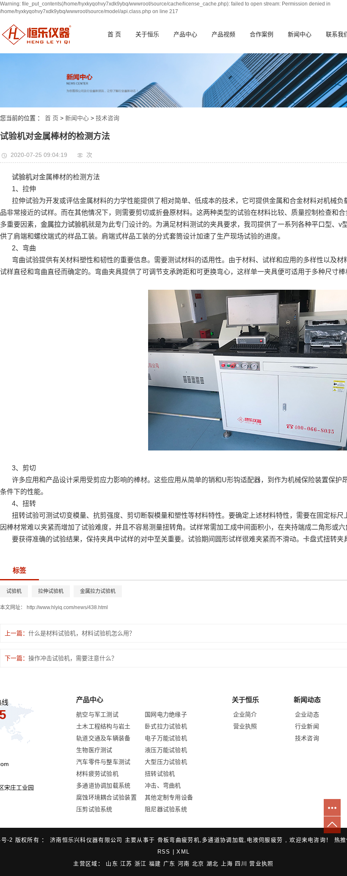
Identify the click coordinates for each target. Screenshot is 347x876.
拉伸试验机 (50, 591)
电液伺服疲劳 (265, 840)
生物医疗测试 (94, 750)
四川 (242, 863)
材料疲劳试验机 (97, 773)
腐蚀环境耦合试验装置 (106, 797)
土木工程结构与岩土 (103, 726)
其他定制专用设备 (169, 797)
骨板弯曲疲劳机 (178, 840)
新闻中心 (299, 34)
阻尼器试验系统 (166, 809)
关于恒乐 (147, 34)
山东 (113, 863)
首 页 (114, 34)
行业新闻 (307, 726)
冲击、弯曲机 (163, 785)
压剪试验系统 (94, 809)
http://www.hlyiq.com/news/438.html (67, 607)
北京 (199, 863)
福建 (156, 863)
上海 (228, 863)
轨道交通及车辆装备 (103, 738)
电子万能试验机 (166, 738)
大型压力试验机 (166, 761)
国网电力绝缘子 (166, 714)
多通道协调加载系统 (103, 785)
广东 (170, 863)
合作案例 (261, 34)
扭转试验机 (160, 773)
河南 (185, 863)
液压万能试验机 (166, 750)
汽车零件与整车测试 (103, 761)
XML (183, 852)
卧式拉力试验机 (166, 726)
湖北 (214, 863)
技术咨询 (107, 118)
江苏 (127, 863)
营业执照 (245, 726)
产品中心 (185, 34)
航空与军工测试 (97, 714)
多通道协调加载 (223, 840)
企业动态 (307, 714)
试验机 (14, 591)
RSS (164, 852)
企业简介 (245, 714)
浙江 (142, 863)
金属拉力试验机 (98, 591)
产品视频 (223, 34)
